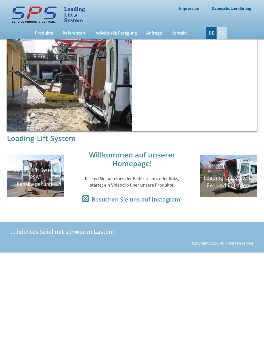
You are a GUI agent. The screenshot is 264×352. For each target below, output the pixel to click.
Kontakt (179, 33)
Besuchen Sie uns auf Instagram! (137, 199)
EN (222, 33)
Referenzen (74, 33)
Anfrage (154, 33)
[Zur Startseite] (47, 22)
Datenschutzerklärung (231, 8)
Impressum (189, 8)
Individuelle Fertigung (115, 33)
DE (211, 33)
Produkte (44, 33)
